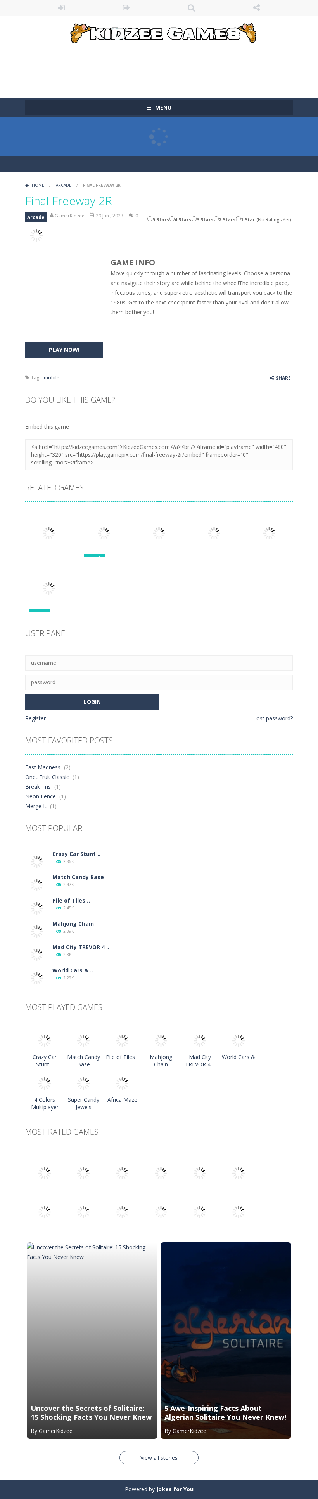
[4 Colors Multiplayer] (44, 1083)
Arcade (63, 185)
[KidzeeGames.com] (159, 31)
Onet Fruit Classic (47, 777)
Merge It (36, 806)
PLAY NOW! (64, 349)
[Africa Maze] (122, 1083)
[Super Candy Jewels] (83, 1083)
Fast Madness (42, 767)
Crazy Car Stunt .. (76, 853)
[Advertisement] (166, 66)
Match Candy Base (78, 877)
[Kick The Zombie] (44, 1211)
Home (38, 185)
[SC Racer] (238, 1211)
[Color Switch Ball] (83, 1211)
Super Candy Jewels (83, 1103)
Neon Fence (40, 796)
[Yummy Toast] (199, 1172)
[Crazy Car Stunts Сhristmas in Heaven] (36, 861)
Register (35, 718)
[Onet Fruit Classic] (83, 1172)
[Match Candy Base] (36, 884)
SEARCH (191, 8)
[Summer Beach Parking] (122, 1211)
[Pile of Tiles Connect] (36, 907)
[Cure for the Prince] (238, 1172)
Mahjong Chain (73, 923)
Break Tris (38, 786)
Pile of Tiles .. (71, 900)
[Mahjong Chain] (36, 931)
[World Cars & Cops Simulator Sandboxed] (36, 977)
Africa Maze (122, 1099)
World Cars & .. (72, 970)
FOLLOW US (256, 8)
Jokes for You (175, 1489)
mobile (51, 377)
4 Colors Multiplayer (45, 1103)
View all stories (159, 1457)
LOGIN (61, 8)
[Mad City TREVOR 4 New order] (36, 954)
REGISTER (126, 8)
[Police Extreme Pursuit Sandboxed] (161, 1211)
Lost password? (273, 718)
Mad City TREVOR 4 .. (80, 947)
